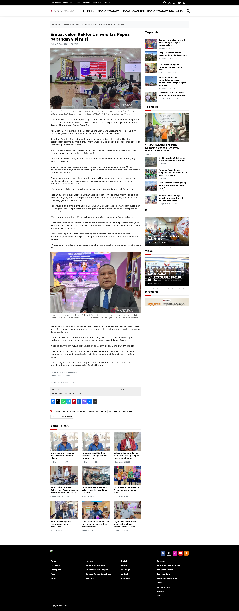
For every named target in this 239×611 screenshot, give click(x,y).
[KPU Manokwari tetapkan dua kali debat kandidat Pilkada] (64, 441)
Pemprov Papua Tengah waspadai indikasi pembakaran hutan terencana (172, 172)
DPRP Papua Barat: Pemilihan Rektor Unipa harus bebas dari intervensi (96, 524)
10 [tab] (183, 288)
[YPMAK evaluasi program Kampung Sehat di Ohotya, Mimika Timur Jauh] (167, 127)
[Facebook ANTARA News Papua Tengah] (164, 2)
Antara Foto (67, 3)
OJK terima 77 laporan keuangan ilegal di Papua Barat (170, 67)
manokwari (114, 411)
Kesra (66, 24)
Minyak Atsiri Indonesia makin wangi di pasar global (167, 370)
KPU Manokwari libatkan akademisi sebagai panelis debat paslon (94, 455)
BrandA (160, 583)
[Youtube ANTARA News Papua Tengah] (179, 2)
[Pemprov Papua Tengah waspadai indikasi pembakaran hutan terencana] (151, 173)
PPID (159, 596)
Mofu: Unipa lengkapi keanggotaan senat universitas (60, 524)
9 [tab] (180, 288)
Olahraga (125, 570)
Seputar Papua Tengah (133, 11)
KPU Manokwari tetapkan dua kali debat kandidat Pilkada (62, 455)
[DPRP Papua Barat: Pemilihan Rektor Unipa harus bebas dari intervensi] (96, 510)
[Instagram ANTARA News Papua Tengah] (174, 2)
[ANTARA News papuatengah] (62, 11)
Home (81, 11)
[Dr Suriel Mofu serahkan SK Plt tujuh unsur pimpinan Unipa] (127, 475)
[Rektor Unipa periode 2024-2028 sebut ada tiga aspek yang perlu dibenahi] (127, 441)
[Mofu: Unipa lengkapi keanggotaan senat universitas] (64, 510)
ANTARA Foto (163, 587)
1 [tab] (159, 247)
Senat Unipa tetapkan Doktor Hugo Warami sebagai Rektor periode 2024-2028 (64, 490)
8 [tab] (176, 288)
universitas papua (97, 411)
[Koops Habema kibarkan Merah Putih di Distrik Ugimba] (151, 56)
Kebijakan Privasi (165, 570)
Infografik (151, 291)
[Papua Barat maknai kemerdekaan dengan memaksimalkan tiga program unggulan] (151, 81)
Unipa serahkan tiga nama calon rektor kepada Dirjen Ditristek (94, 490)
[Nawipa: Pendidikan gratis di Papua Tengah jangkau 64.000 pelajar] (151, 43)
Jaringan (161, 561)
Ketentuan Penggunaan (168, 565)
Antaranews (56, 3)
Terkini (77, 3)
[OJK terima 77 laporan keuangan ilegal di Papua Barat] (151, 68)
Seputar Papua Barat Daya (160, 11)
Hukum (124, 565)
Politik (124, 561)
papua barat (129, 411)
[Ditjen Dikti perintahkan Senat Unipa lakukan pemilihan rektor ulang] (127, 510)
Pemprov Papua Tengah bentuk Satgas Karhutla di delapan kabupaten (170, 198)
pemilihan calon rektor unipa (70, 411)
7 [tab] (172, 288)
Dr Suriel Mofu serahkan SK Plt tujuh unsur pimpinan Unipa (126, 490)
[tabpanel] (167, 231)
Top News (97, 3)
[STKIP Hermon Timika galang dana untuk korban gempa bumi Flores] (151, 186)
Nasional (90, 11)
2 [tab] (163, 247)
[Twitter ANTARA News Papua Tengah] (169, 2)
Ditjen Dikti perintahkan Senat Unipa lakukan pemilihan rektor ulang (125, 524)
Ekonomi (90, 578)
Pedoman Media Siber (167, 578)
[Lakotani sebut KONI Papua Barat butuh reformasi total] (151, 96)
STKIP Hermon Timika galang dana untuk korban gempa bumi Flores (172, 185)
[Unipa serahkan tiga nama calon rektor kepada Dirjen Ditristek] (96, 475)
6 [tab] (168, 288)
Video (149, 250)
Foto (148, 210)
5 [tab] (174, 247)
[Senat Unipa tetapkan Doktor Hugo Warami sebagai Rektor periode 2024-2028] (64, 475)
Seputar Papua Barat (108, 11)
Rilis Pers (106, 3)
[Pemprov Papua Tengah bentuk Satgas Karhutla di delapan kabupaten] (151, 199)
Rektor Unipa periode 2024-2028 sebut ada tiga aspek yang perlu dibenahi (127, 455)
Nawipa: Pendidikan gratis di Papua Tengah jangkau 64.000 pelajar (171, 42)
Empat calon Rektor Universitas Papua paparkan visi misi (98, 24)
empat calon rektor (62, 417)
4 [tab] (170, 247)
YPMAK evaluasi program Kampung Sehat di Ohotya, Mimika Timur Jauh (162, 147)
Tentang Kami (163, 574)
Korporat (161, 591)
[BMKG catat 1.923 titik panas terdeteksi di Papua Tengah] (151, 161)
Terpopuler (86, 3)
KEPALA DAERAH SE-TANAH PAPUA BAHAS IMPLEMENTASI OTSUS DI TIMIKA (166, 275)
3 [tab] (167, 247)
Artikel (124, 574)
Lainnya (179, 11)
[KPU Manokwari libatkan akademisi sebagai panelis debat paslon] (96, 441)
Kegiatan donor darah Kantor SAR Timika (166, 238)
